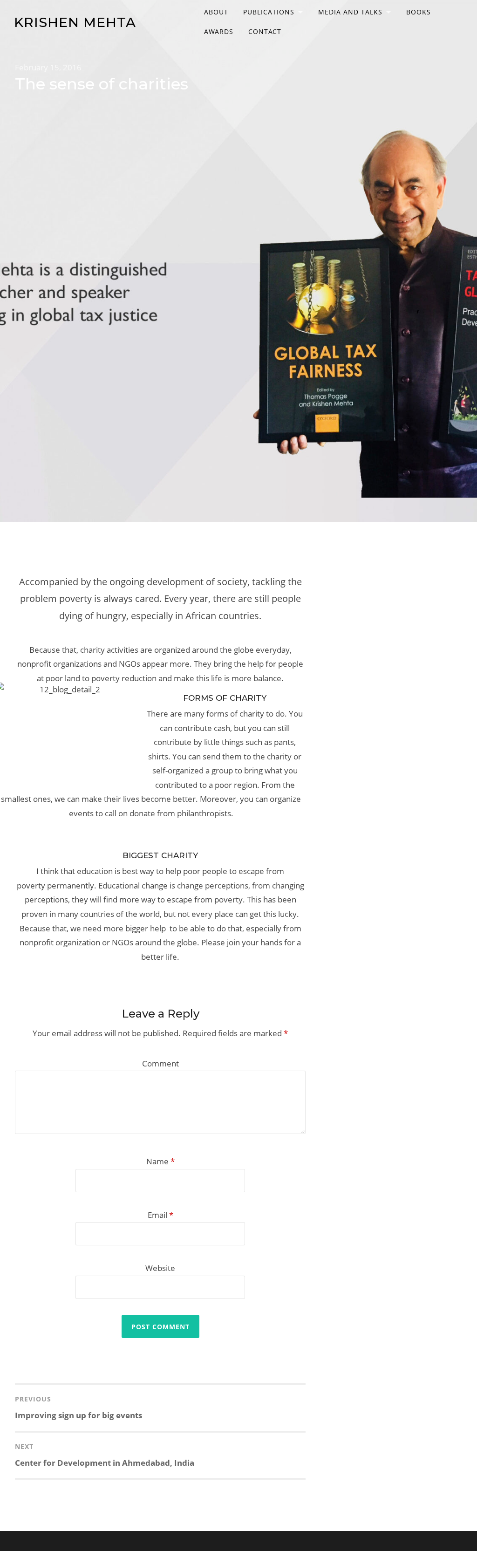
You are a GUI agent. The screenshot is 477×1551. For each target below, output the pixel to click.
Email (160, 1214)
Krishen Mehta (75, 22)
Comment (160, 1063)
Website (160, 1268)
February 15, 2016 (48, 67)
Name (160, 1161)
